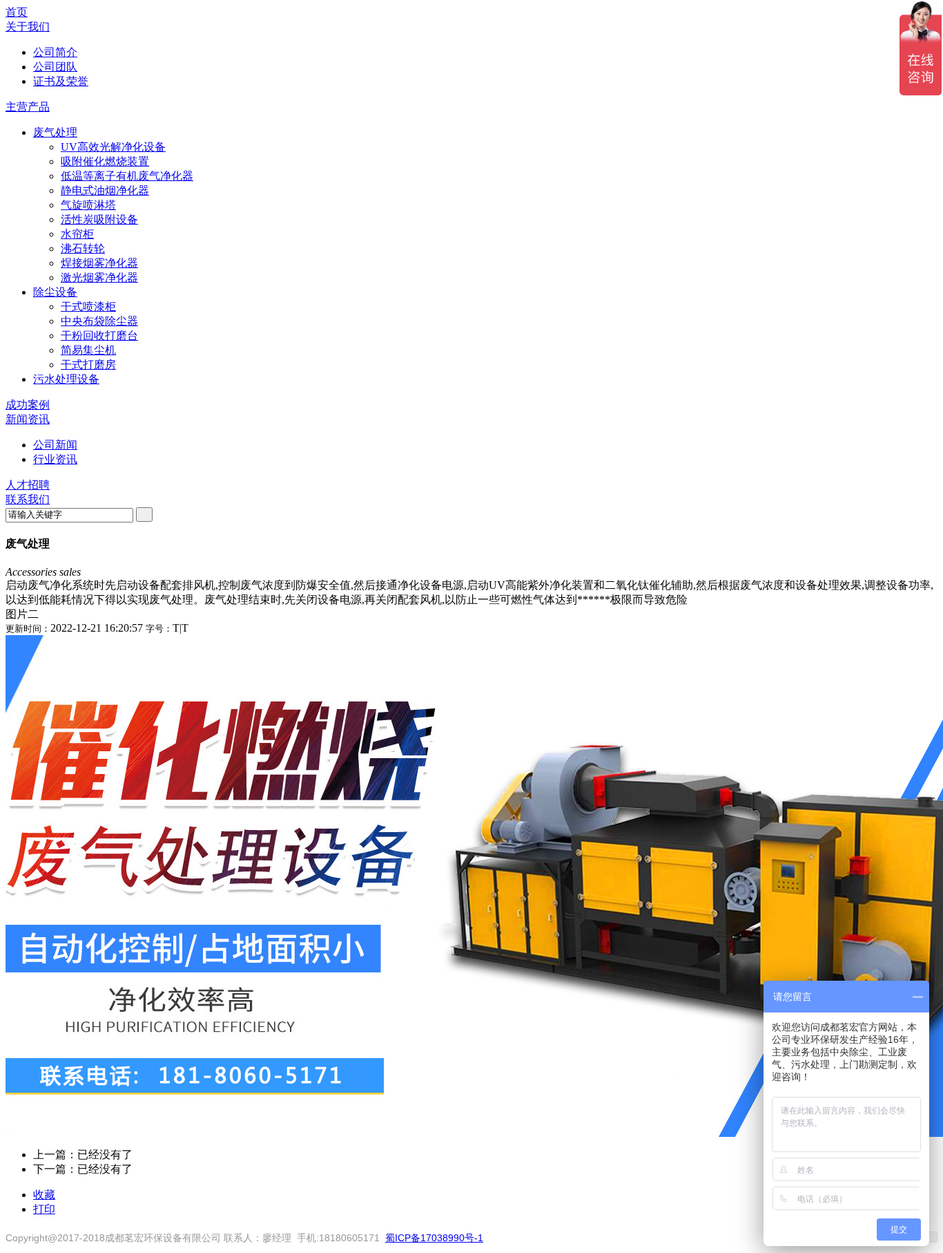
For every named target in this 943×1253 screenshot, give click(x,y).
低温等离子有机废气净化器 (127, 176)
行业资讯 (55, 459)
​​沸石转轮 (83, 248)
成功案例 (28, 405)
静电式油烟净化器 (105, 190)
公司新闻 (55, 445)
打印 (44, 1209)
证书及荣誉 (60, 81)
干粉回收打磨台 (99, 335)
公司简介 (55, 52)
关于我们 (28, 26)
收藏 (44, 1194)
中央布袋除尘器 (99, 321)
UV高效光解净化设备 (113, 147)
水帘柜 (77, 234)
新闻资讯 (28, 419)
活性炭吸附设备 (99, 219)
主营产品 (28, 107)
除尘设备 (55, 292)
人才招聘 (28, 485)
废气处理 (55, 132)
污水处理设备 (66, 379)
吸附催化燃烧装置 (105, 161)
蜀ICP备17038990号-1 (434, 1237)
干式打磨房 (88, 364)
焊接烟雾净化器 (99, 263)
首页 (17, 12)
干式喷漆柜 (88, 306)
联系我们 (28, 499)
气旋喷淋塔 (88, 205)
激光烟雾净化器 (99, 277)
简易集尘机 (88, 350)
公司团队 (55, 67)
